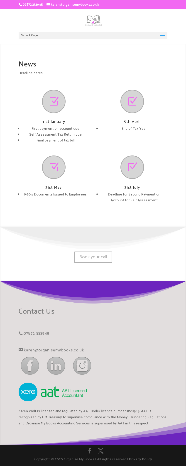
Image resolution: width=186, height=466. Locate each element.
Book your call (93, 257)
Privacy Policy (140, 459)
